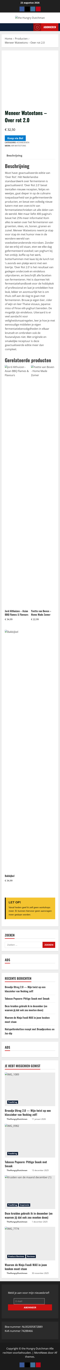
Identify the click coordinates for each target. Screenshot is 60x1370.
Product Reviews (16, 1256)
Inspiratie (24, 1205)
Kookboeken (23, 142)
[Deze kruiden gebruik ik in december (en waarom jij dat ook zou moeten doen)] (30, 1192)
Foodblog (12, 1102)
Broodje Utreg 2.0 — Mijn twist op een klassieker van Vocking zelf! (25, 989)
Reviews (31, 1256)
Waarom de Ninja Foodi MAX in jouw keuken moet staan (26, 1267)
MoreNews (40, 1352)
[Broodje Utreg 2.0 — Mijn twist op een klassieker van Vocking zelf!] (30, 1089)
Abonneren (50, 27)
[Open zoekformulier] (30, 27)
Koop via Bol (15, 138)
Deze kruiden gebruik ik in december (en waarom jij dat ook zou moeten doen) (26, 1008)
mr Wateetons (18, 145)
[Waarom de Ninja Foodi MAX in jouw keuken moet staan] (30, 1243)
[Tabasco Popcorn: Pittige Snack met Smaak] (30, 1141)
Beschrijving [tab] (14, 155)
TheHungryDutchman (17, 1119)
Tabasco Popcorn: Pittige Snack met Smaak (27, 998)
